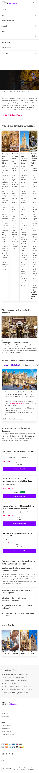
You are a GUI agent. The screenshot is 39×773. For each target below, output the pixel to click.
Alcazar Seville (23, 674)
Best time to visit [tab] (31, 365)
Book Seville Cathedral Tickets (12, 115)
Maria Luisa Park (26, 686)
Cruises (4, 37)
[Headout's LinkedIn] (3, 754)
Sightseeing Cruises (22, 693)
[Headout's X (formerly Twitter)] (16, 754)
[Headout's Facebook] (13, 754)
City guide (5, 53)
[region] (19, 216)
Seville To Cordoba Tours (9, 683)
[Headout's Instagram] (6, 754)
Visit (3, 15)
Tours (3, 31)
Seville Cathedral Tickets (16, 91)
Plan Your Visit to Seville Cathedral (15, 650)
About (4, 9)
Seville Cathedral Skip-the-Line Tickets (24, 649)
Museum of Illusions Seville (10, 686)
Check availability (19, 469)
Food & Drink (6, 42)
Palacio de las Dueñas (8, 680)
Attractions (5, 26)
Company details (7, 725)
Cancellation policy (8, 735)
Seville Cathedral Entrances (12, 419)
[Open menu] (37, 3)
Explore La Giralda (33, 651)
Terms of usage (6, 732)
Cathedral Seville (7, 677)
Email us (6, 716)
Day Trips (4, 693)
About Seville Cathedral (5, 651)
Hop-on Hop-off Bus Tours (15, 689)
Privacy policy (6, 728)
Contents (8, 769)
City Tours (29, 689)
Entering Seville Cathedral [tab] (12, 365)
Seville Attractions (8, 20)
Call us (5, 713)
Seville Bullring (22, 680)
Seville (4, 91)
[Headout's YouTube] (9, 754)
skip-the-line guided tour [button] (17, 403)
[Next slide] (35, 327)
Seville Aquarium (20, 677)
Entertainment (6, 48)
